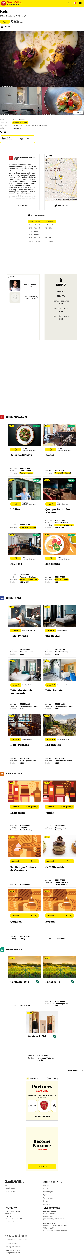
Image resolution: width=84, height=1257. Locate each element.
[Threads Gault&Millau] (26, 1235)
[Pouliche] (24, 559)
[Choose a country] (74, 3)
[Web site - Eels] (5, 132)
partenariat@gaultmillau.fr (53, 1219)
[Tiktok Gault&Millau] (19, 1235)
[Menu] (80, 3)
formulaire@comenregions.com (55, 1230)
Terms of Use (10, 1191)
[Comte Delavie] (24, 982)
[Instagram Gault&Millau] (10, 1235)
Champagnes (48, 1192)
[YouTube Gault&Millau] (22, 1235)
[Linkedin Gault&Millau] (16, 1235)
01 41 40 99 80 (17, 1219)
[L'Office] (24, 504)
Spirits (45, 1195)
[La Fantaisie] (59, 740)
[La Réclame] (24, 807)
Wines (45, 1189)
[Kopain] (59, 915)
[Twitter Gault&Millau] (13, 1235)
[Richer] (59, 450)
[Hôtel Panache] (24, 740)
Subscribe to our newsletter (16, 1240)
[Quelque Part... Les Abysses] (59, 504)
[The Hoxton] (59, 631)
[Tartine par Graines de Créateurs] (24, 861)
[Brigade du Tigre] (24, 450)
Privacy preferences (13, 1247)
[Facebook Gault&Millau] (6, 1235)
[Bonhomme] (59, 559)
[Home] (14, 2)
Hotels (45, 1201)
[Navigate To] (61, 182)
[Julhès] (59, 807)
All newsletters (11, 1244)
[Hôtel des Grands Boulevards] (24, 685)
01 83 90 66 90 (48, 1228)
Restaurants (47, 1186)
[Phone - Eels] (2, 132)
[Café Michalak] (59, 861)
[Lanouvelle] (59, 982)
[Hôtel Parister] (59, 685)
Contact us (9, 1221)
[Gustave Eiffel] (42, 1037)
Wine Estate (48, 1198)
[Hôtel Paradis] (24, 631)
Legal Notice (10, 1188)
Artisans (46, 1204)
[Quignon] (24, 915)
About (7, 1185)
